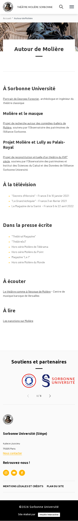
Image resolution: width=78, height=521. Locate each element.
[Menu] (71, 7)
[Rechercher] (61, 7)
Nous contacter (12, 453)
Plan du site (55, 486)
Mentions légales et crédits (23, 486)
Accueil (7, 18)
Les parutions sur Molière (18, 320)
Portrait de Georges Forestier (21, 98)
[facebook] (22, 473)
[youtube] (14, 473)
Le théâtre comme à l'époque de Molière (27, 291)
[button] (28, 396)
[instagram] (6, 473)
